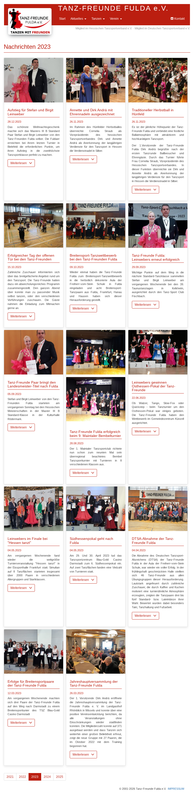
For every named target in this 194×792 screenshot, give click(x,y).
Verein (114, 18)
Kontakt (179, 18)
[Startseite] (29, 10)
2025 (59, 777)
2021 (10, 777)
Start (62, 18)
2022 (22, 777)
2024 (47, 777)
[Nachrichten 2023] (33, 79)
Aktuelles (77, 18)
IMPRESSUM (176, 788)
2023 (34, 777)
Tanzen (96, 18)
